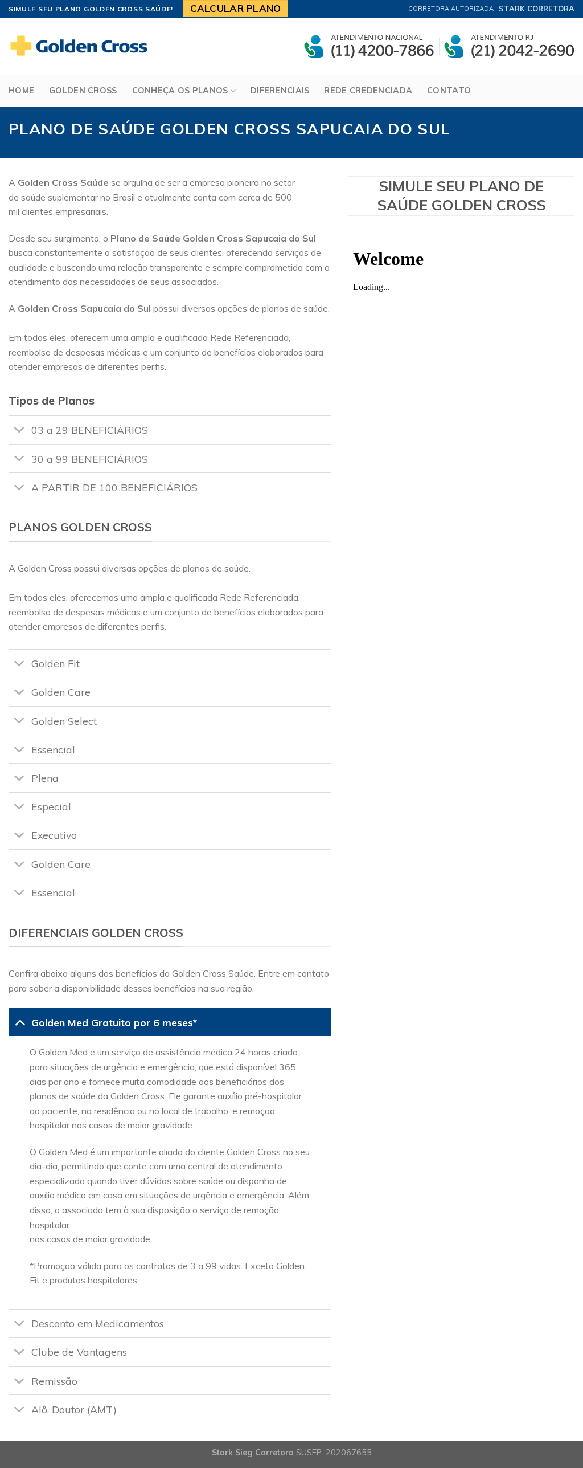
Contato (449, 90)
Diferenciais (280, 90)
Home (21, 90)
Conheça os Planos (180, 90)
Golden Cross (83, 90)
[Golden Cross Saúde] (83, 46)
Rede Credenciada (368, 90)
